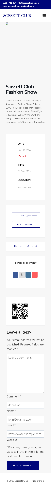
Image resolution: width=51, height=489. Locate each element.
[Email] (35, 275)
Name (11, 411)
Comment (14, 396)
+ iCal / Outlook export (26, 224)
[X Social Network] (22, 275)
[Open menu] (44, 15)
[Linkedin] (28, 275)
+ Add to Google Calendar (26, 216)
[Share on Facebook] (15, 275)
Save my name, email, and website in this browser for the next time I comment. (25, 451)
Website (12, 440)
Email (11, 425)
